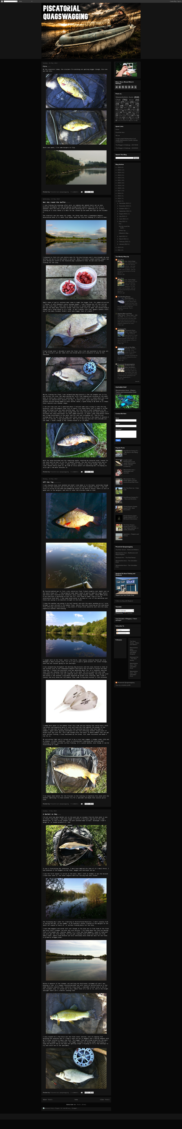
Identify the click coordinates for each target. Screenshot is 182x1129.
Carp (137, 107)
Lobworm (118, 111)
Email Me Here (120, 132)
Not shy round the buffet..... (56, 202)
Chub (118, 100)
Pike (122, 104)
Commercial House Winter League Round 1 (131, 332)
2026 (119, 167)
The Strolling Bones (124, 296)
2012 (119, 247)
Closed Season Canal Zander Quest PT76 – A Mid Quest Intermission (130, 517)
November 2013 (124, 206)
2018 (119, 188)
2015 (119, 196)
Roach (127, 102)
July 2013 (122, 216)
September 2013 (124, 211)
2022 (119, 177)
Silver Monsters (129, 298)
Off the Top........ (52, 482)
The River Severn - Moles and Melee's (127, 549)
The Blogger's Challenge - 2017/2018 (127, 145)
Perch (132, 104)
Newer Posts (47, 1100)
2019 (119, 185)
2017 (119, 190)
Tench (137, 114)
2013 (119, 201)
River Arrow (135, 112)
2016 (119, 193)
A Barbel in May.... (52, 814)
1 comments (74, 1092)
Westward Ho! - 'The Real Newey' (126, 557)
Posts (120, 630)
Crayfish (127, 119)
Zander (136, 102)
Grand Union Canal (125, 115)
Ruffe (126, 117)
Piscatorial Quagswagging (60, 192)
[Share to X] (89, 192)
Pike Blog (121, 259)
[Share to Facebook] (91, 192)
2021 (119, 180)
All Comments (122, 633)
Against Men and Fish (125, 313)
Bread (131, 100)
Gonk (117, 112)
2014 (119, 198)
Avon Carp (134, 117)
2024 (119, 172)
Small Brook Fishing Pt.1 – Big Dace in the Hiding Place (130, 452)
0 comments (74, 192)
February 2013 (123, 241)
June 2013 (122, 219)
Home (76, 1100)
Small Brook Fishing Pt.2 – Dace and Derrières (130, 498)
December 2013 (124, 203)
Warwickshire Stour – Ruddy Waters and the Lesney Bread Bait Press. (131, 480)
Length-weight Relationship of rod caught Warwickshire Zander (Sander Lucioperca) (127, 140)
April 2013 (122, 236)
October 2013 (123, 208)
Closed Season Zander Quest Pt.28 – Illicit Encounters (130, 508)
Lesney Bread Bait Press (123, 120)
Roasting (127, 349)
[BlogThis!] (87, 192)
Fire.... (47, 66)
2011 (119, 250)
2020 (119, 183)
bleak (130, 114)
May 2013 (122, 221)
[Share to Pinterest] (93, 192)
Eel (135, 115)
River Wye (119, 117)
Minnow (125, 112)
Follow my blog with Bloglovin (124, 601)
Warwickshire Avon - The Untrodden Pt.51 (134, 674)
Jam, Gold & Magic (130, 261)
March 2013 (122, 239)
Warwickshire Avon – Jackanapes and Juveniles (129, 471)
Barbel (118, 102)
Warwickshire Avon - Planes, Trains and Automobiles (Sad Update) (126, 392)
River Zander (128, 107)
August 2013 (123, 213)
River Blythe (135, 119)
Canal (134, 106)
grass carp (133, 120)
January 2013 (123, 244)
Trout (126, 106)
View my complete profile (123, 685)
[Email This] (85, 192)
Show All (137, 381)
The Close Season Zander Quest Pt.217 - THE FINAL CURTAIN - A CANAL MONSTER (130, 527)
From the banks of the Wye (126, 347)
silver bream (119, 119)
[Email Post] (81, 192)
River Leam (122, 114)
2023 (119, 175)
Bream (118, 107)
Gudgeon (133, 109)
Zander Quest (122, 109)
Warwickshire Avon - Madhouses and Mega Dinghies (134, 651)
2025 (119, 170)
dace (117, 106)
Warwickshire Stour (130, 111)
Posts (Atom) (81, 1104)
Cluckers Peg (122, 329)
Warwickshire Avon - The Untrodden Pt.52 (134, 666)
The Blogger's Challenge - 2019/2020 (127, 148)
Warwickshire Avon (124, 97)
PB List (118, 135)
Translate (129, 613)
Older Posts (104, 1100)
